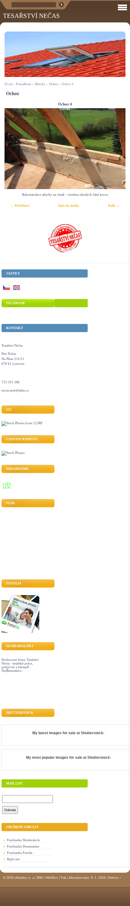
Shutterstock (92, 733)
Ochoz (53, 84)
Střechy (40, 84)
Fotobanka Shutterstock (23, 840)
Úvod (8, 84)
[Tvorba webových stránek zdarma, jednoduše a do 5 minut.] (33, 878)
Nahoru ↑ (114, 877)
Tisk (63, 877)
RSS (40, 877)
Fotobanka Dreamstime (23, 846)
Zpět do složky (68, 205)
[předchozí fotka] (14, 148)
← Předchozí (20, 205)
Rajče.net (13, 859)
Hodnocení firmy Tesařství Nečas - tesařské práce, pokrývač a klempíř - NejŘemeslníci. (20, 665)
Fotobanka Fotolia (19, 852)
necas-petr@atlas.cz (15, 390)
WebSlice (51, 877)
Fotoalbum (23, 84)
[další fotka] (115, 148)
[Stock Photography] (13, 453)
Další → (113, 205)
